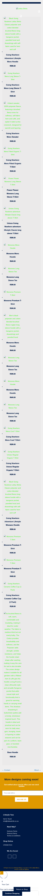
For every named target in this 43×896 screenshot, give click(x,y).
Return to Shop (22, 889)
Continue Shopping (12, 893)
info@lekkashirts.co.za (11, 821)
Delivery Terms (12, 831)
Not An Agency (24, 869)
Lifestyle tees (7, 845)
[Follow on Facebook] (9, 856)
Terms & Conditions (13, 836)
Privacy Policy (18, 867)
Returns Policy (12, 833)
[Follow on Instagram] (14, 856)
